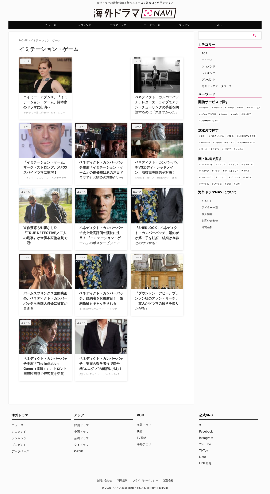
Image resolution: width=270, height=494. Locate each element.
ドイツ (248, 177)
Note (202, 457)
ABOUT (206, 201)
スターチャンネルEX (210, 120)
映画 (140, 431)
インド (217, 171)
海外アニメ (144, 444)
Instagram (206, 438)
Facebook (206, 431)
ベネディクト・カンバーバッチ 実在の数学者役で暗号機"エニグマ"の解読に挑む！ (101, 363)
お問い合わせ (210, 220)
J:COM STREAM (208, 114)
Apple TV (218, 107)
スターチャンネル (247, 142)
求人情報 (207, 214)
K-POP (78, 451)
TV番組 (141, 438)
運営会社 (207, 227)
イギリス (234, 164)
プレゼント (186, 25)
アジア (79, 415)
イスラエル (248, 164)
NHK (231, 136)
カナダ (246, 171)
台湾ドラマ (81, 438)
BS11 (203, 136)
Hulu (241, 107)
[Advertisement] (96, 83)
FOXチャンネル (217, 136)
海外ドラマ (144, 424)
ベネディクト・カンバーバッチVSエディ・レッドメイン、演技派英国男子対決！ (157, 167)
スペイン (221, 177)
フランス (205, 184)
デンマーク (235, 177)
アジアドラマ (118, 25)
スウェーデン (207, 177)
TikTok (203, 450)
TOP (204, 53)
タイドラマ (81, 444)
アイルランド (207, 164)
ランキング (208, 73)
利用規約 (122, 480)
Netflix (235, 114)
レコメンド (84, 25)
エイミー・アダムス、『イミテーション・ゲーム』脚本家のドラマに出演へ (45, 102)
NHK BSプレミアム (247, 136)
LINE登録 (205, 463)
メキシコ (218, 184)
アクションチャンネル (224, 142)
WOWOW (205, 142)
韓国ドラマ (81, 425)
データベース (152, 25)
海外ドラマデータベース (217, 86)
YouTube (205, 444)
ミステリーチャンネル (233, 149)
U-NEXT (247, 114)
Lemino (224, 114)
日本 (238, 184)
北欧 (229, 184)
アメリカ (221, 164)
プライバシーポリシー (145, 480)
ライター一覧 (210, 207)
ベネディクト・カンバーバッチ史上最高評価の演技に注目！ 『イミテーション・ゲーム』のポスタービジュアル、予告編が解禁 (101, 238)
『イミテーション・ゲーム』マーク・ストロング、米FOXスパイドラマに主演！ (45, 167)
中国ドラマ (81, 431)
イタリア (205, 171)
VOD (219, 25)
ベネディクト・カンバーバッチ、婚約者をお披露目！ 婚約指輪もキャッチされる (101, 298)
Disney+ (230, 107)
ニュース (50, 25)
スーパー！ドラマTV (210, 149)
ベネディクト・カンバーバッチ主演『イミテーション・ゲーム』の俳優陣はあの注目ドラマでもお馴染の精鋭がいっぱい (101, 172)
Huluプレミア (254, 107)
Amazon (204, 107)
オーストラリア (231, 171)
